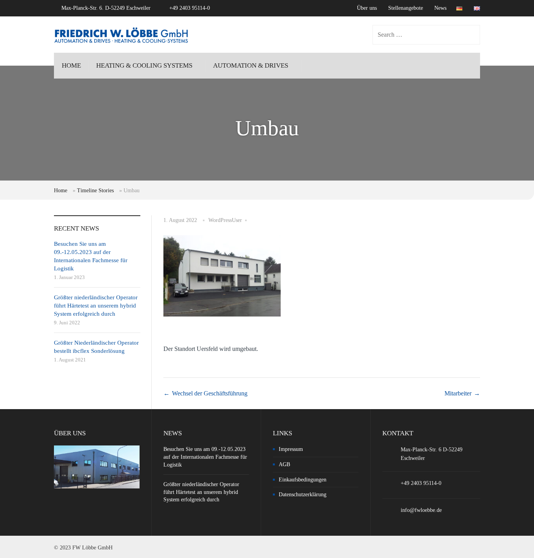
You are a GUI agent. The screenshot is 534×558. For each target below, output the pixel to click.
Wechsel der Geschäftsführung (209, 393)
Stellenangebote (405, 8)
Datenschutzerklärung (302, 494)
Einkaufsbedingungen (302, 480)
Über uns (367, 8)
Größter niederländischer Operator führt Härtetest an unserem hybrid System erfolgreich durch (96, 305)
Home (60, 190)
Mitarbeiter (457, 393)
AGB (284, 464)
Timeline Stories (95, 190)
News (440, 8)
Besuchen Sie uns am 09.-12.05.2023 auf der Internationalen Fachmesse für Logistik (205, 456)
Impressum (291, 449)
